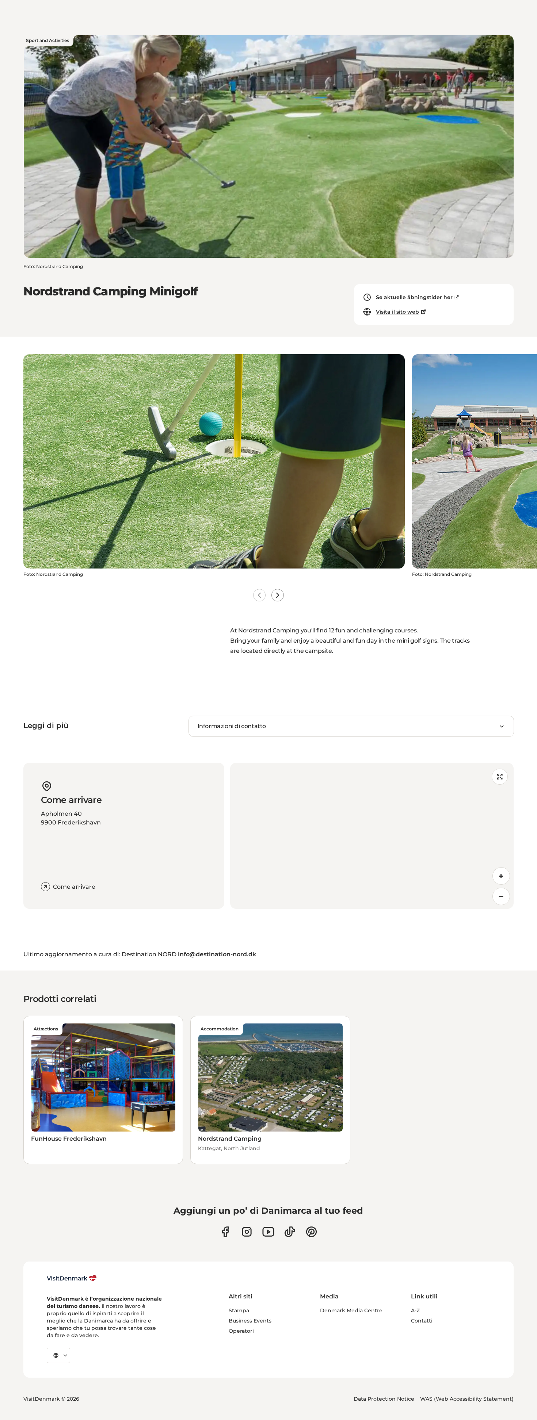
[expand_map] (500, 777)
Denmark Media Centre (351, 1310)
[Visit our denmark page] (225, 1231)
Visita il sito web (397, 312)
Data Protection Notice (384, 1399)
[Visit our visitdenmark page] (268, 1231)
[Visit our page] (246, 1231)
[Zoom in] (501, 876)
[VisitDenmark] (72, 1278)
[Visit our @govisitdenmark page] (289, 1231)
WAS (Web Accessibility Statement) (467, 1399)
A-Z (415, 1310)
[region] (372, 836)
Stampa (239, 1310)
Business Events (250, 1320)
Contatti (422, 1320)
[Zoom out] (501, 896)
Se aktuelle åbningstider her (414, 297)
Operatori (241, 1331)
